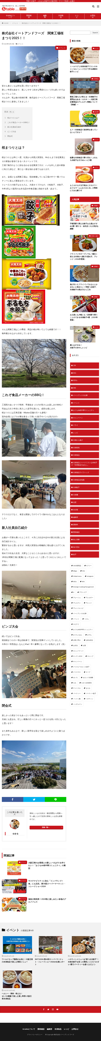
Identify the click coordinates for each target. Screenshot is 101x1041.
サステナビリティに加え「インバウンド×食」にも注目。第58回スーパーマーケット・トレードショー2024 (47, 883)
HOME (6, 23)
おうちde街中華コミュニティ (83, 410)
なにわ (88, 688)
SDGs (75, 380)
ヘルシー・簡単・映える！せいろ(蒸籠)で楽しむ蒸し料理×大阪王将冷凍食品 (17, 996)
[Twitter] (34, 799)
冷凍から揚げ (95, 236)
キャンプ (90, 656)
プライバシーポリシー (34, 1034)
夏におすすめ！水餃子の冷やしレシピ (78, 346)
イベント (15, 23)
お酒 (84, 645)
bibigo (75, 571)
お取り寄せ (77, 640)
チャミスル (77, 688)
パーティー (77, 693)
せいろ (75, 677)
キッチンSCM (77, 656)
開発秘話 (29, 16)
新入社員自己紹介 (13, 127)
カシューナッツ (78, 651)
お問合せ (92, 16)
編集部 (45, 16)
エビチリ (76, 624)
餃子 (74, 554)
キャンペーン (78, 418)
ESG (74, 373)
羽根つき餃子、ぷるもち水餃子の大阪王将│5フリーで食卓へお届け (50, 1)
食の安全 (76, 547)
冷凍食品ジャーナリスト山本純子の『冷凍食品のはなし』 (84, 464)
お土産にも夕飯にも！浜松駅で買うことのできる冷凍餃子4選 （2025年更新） (84, 317)
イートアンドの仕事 (80, 395)
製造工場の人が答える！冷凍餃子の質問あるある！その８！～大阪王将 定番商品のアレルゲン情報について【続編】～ (84, 100)
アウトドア (83, 592)
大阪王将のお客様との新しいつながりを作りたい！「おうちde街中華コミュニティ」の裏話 (47, 865)
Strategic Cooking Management (83, 587)
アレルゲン (77, 603)
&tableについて (10, 16)
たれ (74, 683)
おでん (89, 635)
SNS (74, 388)
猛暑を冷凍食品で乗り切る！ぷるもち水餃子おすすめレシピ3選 (84, 158)
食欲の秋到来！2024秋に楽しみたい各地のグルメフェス (47, 900)
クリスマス (77, 672)
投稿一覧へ (45, 827)
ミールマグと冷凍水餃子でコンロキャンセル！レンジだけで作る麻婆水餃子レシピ (84, 69)
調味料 (75, 525)
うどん (86, 619)
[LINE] (55, 799)
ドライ (97, 167)
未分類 (97, 112)
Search (95, 32)
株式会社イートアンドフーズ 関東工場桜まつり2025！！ (41, 23)
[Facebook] (12, 799)
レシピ (77, 16)
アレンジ (89, 603)
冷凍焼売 (76, 448)
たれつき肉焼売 (86, 683)
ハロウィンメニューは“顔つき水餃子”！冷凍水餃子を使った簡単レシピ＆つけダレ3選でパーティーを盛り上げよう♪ (83, 961)
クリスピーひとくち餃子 (81, 667)
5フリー (89, 566)
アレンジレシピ (78, 608)
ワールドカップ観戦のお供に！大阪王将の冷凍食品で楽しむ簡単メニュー (17, 960)
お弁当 (75, 645)
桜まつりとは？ (12, 118)
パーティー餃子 (91, 693)
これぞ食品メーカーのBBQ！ (17, 122)
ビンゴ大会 (10, 131)
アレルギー (89, 597)
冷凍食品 (60, 16)
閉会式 (9, 136)
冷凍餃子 (96, 205)
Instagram (90, 576)
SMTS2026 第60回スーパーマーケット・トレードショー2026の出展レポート (50, 961)
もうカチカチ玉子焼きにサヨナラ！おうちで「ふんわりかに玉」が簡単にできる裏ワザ (84, 187)
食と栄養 (76, 539)
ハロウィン (89, 699)
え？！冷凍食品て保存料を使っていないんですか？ (84, 131)
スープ (88, 672)
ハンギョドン (77, 704)
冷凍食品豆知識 (78, 480)
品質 (74, 502)
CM (74, 365)
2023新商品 (77, 566)
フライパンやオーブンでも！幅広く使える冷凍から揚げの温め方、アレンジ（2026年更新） (84, 256)
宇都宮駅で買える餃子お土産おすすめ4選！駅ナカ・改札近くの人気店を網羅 (84, 226)
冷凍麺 (75, 495)
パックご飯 (77, 699)
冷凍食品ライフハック (81, 472)
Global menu (77, 576)
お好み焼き (89, 640)
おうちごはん (77, 635)
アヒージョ (77, 597)
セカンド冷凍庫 (88, 677)
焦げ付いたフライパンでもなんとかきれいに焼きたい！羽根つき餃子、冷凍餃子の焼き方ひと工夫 (84, 287)
